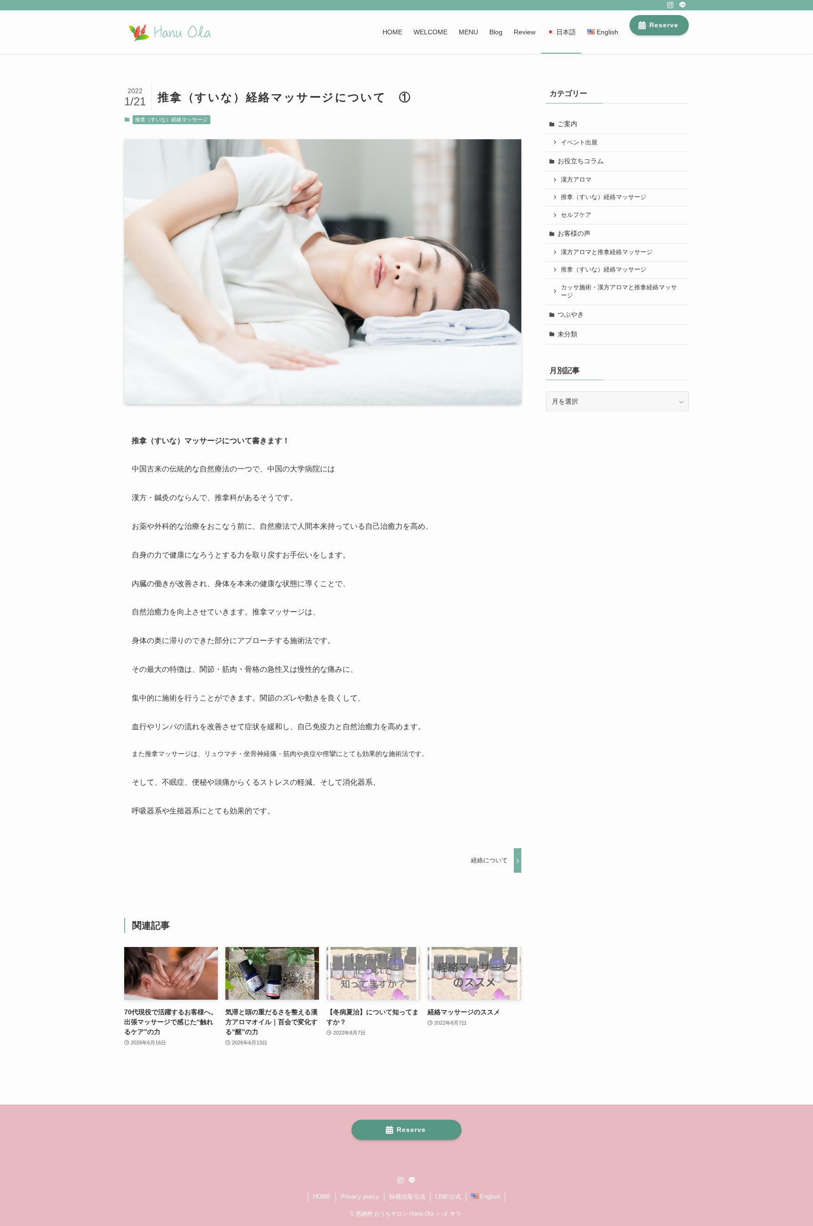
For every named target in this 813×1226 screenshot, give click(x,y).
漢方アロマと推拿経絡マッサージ (607, 252)
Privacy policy (360, 1196)
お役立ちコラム (581, 161)
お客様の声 (574, 233)
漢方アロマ (576, 179)
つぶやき (571, 314)
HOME (322, 1196)
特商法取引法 (407, 1196)
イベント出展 (579, 142)
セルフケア (576, 215)
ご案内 (567, 123)
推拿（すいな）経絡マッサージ (171, 119)
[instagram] (670, 5)
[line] (683, 5)
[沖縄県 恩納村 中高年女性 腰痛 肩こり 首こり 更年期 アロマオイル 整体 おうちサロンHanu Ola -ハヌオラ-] (168, 32)
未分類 (567, 334)
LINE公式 (448, 1196)
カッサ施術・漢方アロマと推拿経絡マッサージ (619, 291)
